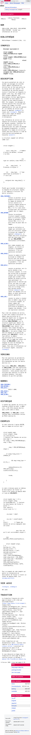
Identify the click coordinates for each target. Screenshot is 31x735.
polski (13, 710)
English (14, 700)
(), (5, 243)
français (14, 705)
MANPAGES (7, 0)
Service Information (11, 7)
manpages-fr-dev (13, 9)
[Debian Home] (2, 3)
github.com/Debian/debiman (22, 730)
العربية (13, 698)
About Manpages (15, 3)
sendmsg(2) (18, 110)
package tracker (16, 670)
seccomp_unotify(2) (8, 578)
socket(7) (12, 135)
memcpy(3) (17, 290)
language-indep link (17, 667)
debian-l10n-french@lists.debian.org (14, 659)
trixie (13, 684)
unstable (14, 691)
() (6, 196)
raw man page (16, 672)
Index (6, 3)
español (14, 703)
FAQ (22, 3)
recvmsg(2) (13, 112)
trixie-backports (16, 686)
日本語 (14, 708)
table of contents (17, 677)
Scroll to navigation (8, 14)
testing (7, 9)
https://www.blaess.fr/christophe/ (14, 603)
